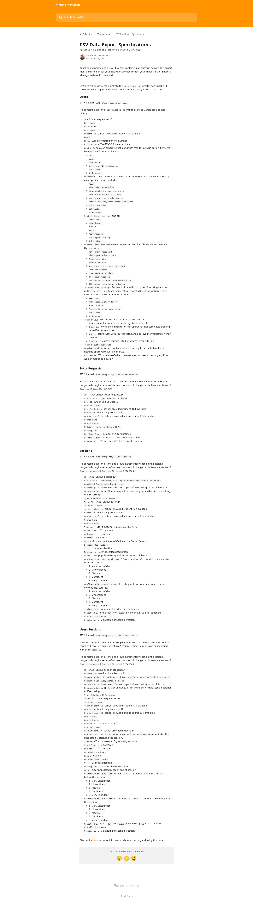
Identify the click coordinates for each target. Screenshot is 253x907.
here (95, 840)
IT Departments (104, 34)
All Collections (86, 34)
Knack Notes (126, 896)
